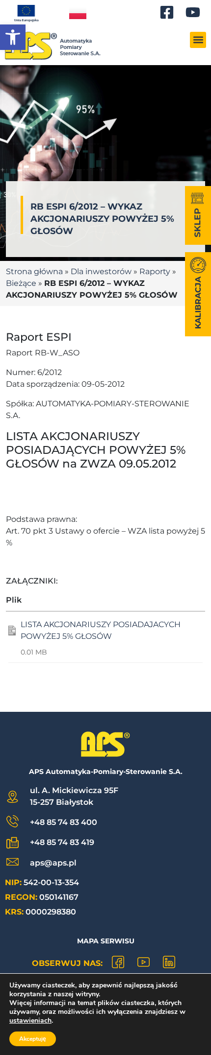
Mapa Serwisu (105, 941)
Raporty (154, 271)
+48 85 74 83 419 (62, 842)
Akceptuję (32, 1039)
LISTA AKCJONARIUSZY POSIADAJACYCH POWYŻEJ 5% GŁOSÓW (101, 630)
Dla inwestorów (101, 271)
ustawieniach (30, 1020)
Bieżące (21, 283)
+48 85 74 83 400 (63, 822)
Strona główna (34, 271)
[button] (13, 37)
